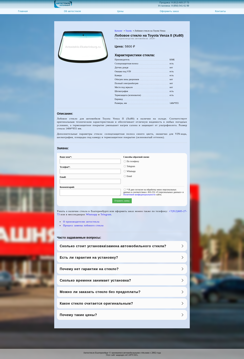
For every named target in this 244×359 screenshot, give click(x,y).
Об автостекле (72, 11)
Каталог (118, 31)
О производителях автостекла (81, 221)
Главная (23, 11)
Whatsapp (91, 214)
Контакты (220, 11)
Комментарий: (67, 187)
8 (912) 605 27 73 (180, 2)
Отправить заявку (122, 201)
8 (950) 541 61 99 (180, 6)
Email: (63, 177)
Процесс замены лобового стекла (83, 225)
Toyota (128, 31)
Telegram (106, 214)
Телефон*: (65, 167)
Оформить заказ (169, 11)
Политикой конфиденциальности (139, 194)
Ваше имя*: (66, 157)
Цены (120, 11)
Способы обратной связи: (136, 157)
